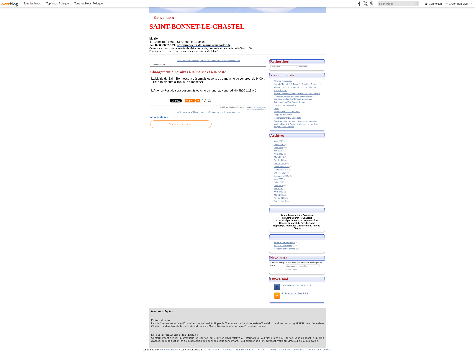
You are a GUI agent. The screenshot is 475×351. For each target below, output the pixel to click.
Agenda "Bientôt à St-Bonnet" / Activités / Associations (298, 84)
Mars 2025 (279, 195)
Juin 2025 (278, 185)
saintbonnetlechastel (169, 349)
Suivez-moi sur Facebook (296, 285)
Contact (227, 349)
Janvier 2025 (280, 201)
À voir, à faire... (280, 90)
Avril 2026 (279, 154)
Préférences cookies (320, 349)
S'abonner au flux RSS (294, 293)
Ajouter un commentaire (181, 124)
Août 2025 (279, 179)
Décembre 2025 (281, 166)
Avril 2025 (279, 192)
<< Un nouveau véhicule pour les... (192, 60)
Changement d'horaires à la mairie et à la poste (188, 72)
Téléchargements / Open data (287, 118)
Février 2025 (280, 198)
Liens (276, 108)
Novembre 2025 (281, 170)
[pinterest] (371, 3)
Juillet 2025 (279, 182)
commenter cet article (256, 109)
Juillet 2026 (279, 144)
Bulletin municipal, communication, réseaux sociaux (297, 93)
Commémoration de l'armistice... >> (224, 60)
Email (272, 266)
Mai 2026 (278, 151)
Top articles (213, 349)
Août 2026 (279, 141)
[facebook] (359, 3)
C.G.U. (262, 349)
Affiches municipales (258, 107)
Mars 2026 (279, 157)
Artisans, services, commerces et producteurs (295, 87)
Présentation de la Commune (287, 111)
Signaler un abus (245, 349)
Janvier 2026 (280, 163)
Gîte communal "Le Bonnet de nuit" (289, 102)
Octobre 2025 (280, 173)
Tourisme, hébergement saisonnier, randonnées (295, 121)
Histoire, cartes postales (285, 105)
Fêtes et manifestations (284, 242)
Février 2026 (280, 160)
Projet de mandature (283, 115)
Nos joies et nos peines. (285, 249)
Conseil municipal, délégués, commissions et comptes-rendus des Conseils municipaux (294, 98)
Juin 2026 (278, 147)
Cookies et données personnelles (287, 349)
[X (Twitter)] (365, 3)
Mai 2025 (278, 188)
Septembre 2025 (281, 176)
